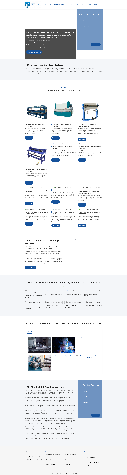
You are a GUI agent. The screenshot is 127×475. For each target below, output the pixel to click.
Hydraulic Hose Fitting (50, 464)
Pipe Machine (48, 459)
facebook (27, 464)
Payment (66, 462)
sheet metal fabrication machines (53, 454)
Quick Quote (67, 464)
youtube (29, 464)
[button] (59, 4)
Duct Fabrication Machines (51, 457)
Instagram (35, 464)
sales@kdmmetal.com (92, 455)
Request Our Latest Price (34, 52)
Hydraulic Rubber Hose (50, 462)
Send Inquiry (29, 137)
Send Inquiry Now (30, 267)
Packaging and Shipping (70, 454)
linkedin (32, 464)
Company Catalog (68, 457)
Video (65, 459)
